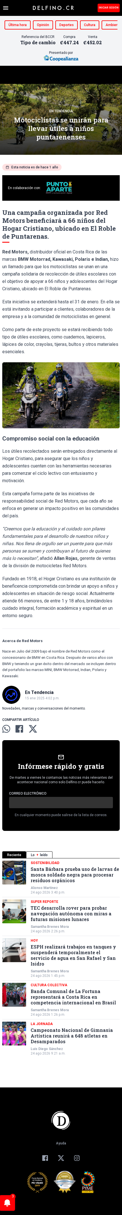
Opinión (43, 25)
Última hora (18, 25)
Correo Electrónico (28, 793)
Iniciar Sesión (109, 7)
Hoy (34, 941)
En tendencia (61, 111)
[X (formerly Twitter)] (61, 1158)
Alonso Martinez (44, 888)
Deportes (66, 25)
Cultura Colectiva (49, 985)
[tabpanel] (61, 958)
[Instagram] (76, 1158)
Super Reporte (44, 902)
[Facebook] (45, 1158)
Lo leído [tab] (39, 855)
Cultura (89, 25)
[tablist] (61, 854)
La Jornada (42, 1024)
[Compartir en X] (32, 728)
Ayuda (61, 1143)
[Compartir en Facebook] (19, 728)
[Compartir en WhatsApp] (6, 729)
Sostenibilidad (45, 863)
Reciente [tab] (14, 855)
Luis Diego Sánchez (47, 1049)
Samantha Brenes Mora (50, 927)
